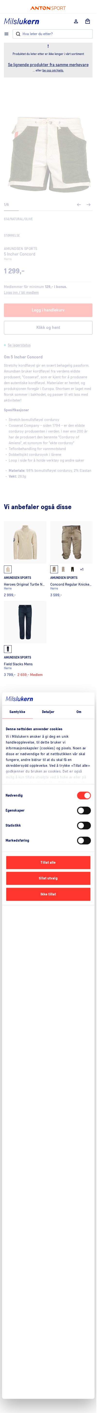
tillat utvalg (48, 878)
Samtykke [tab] (17, 712)
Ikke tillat (48, 894)
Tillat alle (48, 862)
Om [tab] (78, 712)
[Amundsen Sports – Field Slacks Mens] (25, 639)
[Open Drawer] (6, 34)
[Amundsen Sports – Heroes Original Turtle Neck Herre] (25, 559)
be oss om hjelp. (53, 70)
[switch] (84, 810)
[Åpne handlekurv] (87, 21)
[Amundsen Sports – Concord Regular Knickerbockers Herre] (71, 559)
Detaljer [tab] (48, 712)
